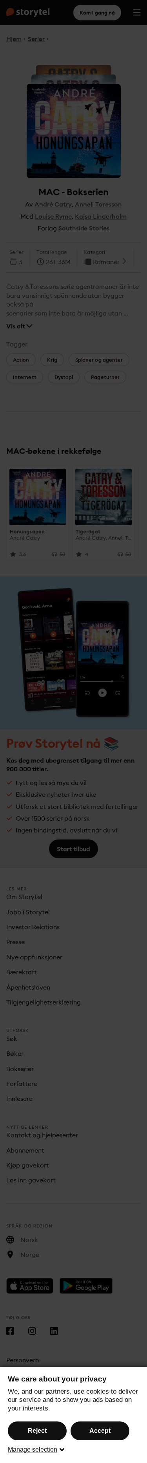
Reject (37, 1430)
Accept (100, 1430)
